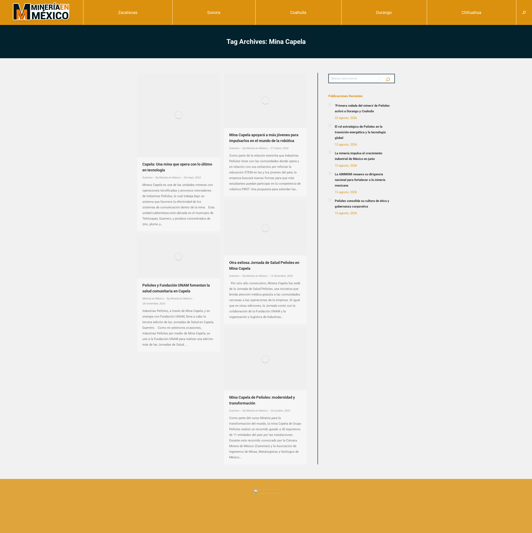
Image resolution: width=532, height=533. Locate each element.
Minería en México (153, 298)
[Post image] (330, 104)
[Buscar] (388, 78)
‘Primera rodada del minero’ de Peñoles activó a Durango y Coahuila (362, 108)
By (168, 177)
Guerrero (147, 177)
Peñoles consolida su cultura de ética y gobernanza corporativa (362, 203)
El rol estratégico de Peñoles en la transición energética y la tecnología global (360, 132)
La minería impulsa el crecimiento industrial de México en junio (358, 156)
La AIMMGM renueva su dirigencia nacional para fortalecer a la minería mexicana (360, 179)
